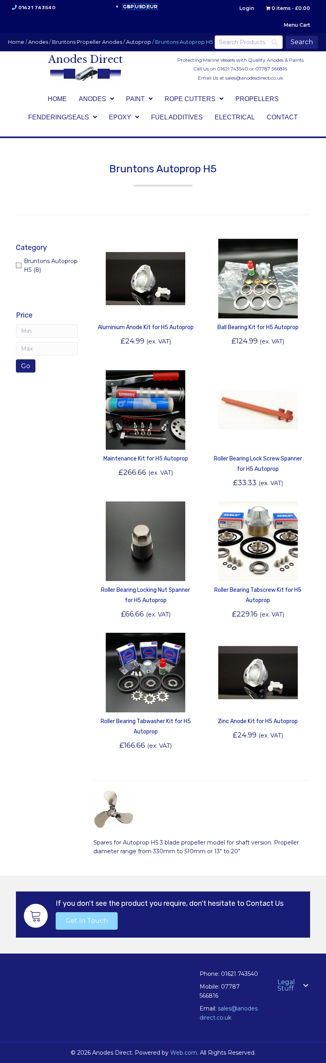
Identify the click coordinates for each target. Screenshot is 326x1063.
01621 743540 (36, 7)
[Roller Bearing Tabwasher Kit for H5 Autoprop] (145, 671)
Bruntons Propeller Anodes (87, 42)
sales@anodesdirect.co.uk (254, 78)
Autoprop (138, 42)
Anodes (38, 42)
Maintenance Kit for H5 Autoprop (145, 458)
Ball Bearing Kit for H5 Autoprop (258, 327)
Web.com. (184, 1052)
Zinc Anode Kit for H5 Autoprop (258, 721)
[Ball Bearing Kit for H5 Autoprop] (258, 277)
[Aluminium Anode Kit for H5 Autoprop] (145, 277)
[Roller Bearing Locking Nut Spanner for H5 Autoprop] (145, 540)
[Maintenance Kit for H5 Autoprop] (145, 409)
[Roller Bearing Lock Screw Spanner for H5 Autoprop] (258, 409)
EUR (152, 7)
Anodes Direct (85, 59)
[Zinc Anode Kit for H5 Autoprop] (258, 671)
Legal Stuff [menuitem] (286, 985)
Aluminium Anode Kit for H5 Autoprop (146, 327)
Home (16, 42)
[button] (87, 921)
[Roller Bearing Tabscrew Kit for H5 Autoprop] (258, 540)
